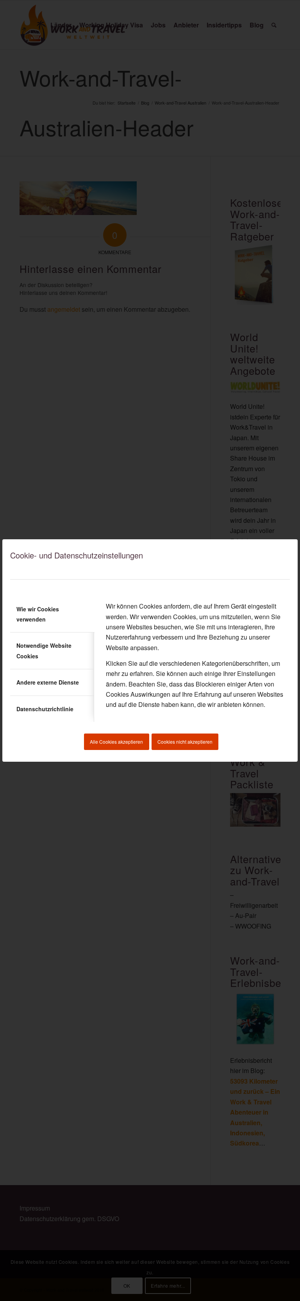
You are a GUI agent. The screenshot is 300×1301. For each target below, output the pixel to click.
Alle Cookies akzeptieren (116, 741)
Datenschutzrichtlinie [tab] (44, 709)
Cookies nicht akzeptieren (184, 741)
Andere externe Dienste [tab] (47, 682)
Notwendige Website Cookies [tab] (43, 650)
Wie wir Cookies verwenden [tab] (37, 614)
